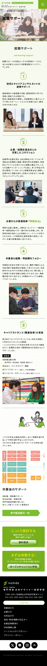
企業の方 (8, 612)
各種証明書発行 (11, 623)
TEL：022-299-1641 (14, 597)
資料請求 (23, 542)
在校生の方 (9, 616)
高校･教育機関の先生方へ (16, 619)
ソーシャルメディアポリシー (16, 631)
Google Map (24, 603)
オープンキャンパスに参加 (23, 566)
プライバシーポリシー (13, 635)
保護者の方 (9, 608)
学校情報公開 (10, 627)
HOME (4, 11)
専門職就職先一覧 (20, 512)
